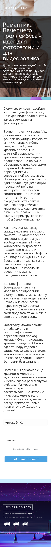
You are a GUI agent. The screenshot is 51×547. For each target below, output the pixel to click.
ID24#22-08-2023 (18, 507)
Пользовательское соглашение (16, 517)
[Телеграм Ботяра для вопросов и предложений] (25, 523)
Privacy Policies (36, 517)
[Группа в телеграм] (7, 523)
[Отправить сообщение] (16, 523)
